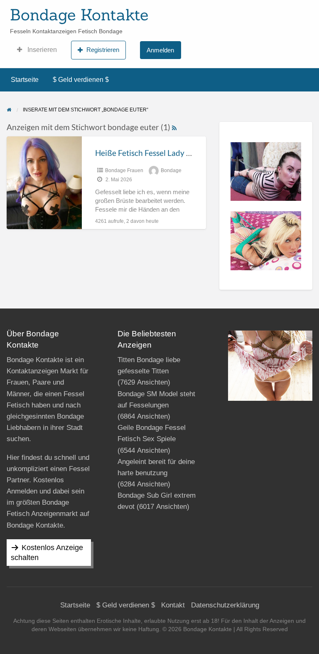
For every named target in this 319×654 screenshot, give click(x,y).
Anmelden (160, 50)
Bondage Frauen (124, 170)
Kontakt (173, 605)
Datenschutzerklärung (225, 605)
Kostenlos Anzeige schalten (47, 552)
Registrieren (102, 49)
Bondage (171, 170)
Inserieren (41, 49)
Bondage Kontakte (79, 15)
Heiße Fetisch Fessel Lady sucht (150, 153)
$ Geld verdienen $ (81, 79)
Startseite (25, 79)
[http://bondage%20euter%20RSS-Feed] (174, 127)
